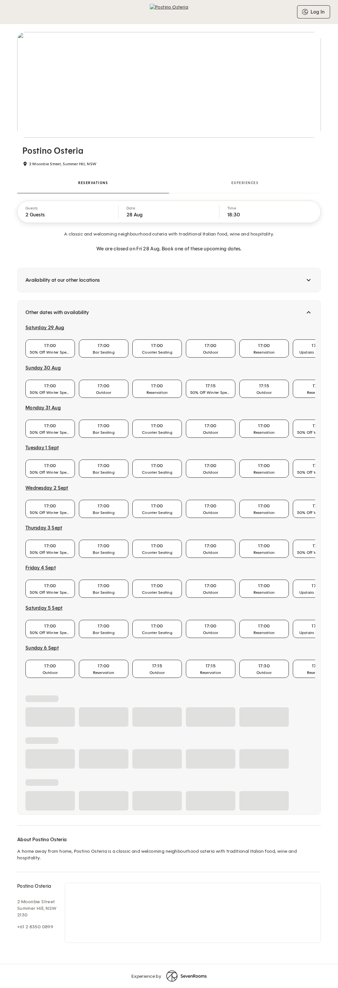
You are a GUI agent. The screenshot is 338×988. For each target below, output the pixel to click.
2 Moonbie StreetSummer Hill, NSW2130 (37, 908)
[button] (67, 212)
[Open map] (193, 912)
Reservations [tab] (93, 183)
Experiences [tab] (245, 183)
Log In (317, 12)
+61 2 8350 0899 (35, 927)
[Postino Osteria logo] (169, 12)
